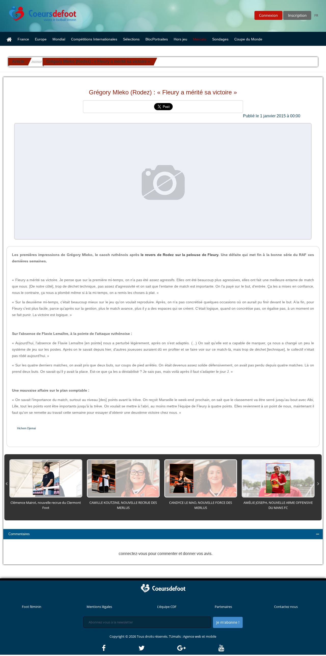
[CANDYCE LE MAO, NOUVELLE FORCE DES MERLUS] (200, 478)
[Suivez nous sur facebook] (120, 648)
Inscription (297, 15)
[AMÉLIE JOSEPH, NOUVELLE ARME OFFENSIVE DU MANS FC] (278, 478)
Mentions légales (99, 606)
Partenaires (223, 606)
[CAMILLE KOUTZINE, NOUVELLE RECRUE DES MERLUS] (123, 478)
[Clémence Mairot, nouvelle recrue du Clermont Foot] (45, 478)
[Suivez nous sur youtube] (221, 648)
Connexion (268, 15)
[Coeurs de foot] (39, 12)
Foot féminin (31, 606)
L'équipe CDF (166, 606)
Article (18, 61)
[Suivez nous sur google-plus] (197, 648)
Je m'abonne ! (227, 622)
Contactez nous (286, 606)
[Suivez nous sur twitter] (157, 648)
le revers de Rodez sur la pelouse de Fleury (179, 255)
